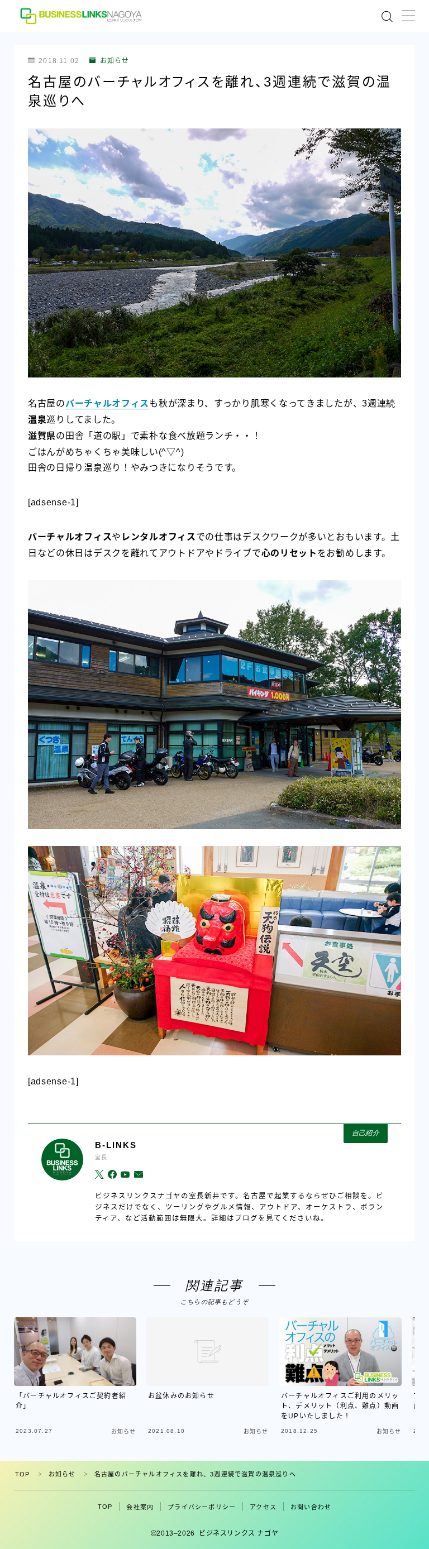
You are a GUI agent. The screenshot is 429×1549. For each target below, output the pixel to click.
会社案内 (140, 1507)
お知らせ (114, 61)
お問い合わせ (310, 1507)
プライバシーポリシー (202, 1507)
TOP (22, 1474)
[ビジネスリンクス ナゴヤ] (83, 16)
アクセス (263, 1507)
